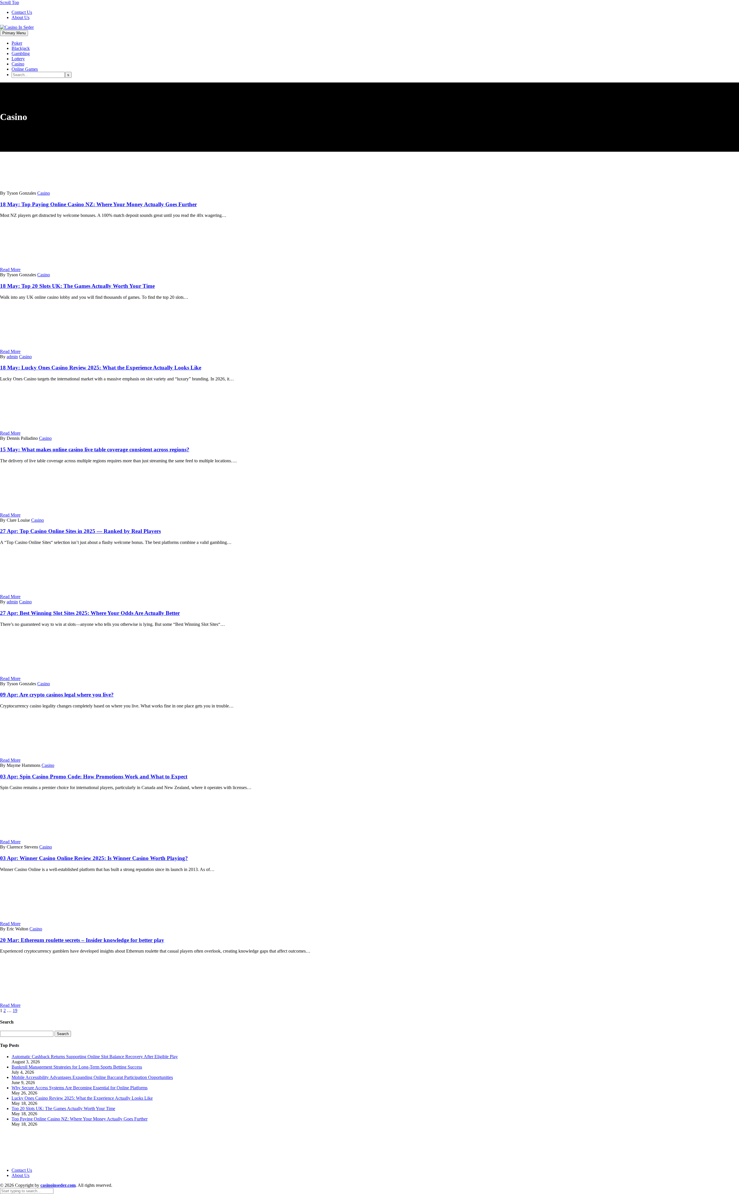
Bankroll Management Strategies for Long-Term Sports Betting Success (77, 1067)
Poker (17, 43)
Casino (18, 63)
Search (63, 1034)
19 (15, 1010)
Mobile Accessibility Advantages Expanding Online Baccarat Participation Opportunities (92, 1077)
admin (12, 356)
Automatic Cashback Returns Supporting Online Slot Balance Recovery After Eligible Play (95, 1056)
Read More (10, 269)
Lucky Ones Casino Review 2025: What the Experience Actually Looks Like (82, 1098)
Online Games (25, 69)
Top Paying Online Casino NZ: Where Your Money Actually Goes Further (80, 1118)
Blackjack (21, 48)
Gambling (21, 53)
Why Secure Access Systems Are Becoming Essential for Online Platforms (80, 1087)
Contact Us (22, 12)
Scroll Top (9, 2)
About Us (20, 17)
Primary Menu (14, 33)
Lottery (18, 58)
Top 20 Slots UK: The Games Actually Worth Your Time (63, 1108)
